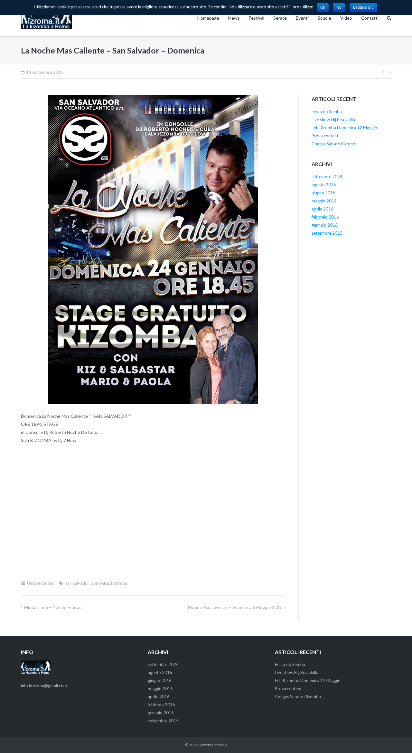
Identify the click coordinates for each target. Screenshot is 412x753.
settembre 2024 (327, 176)
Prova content (325, 135)
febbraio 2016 (325, 217)
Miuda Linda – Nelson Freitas (52, 607)
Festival (256, 18)
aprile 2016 (322, 208)
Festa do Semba (327, 111)
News (234, 18)
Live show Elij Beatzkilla (333, 119)
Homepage (208, 18)
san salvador (77, 583)
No (339, 7)
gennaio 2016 (325, 225)
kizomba (119, 583)
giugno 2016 (323, 192)
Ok (322, 7)
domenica (100, 583)
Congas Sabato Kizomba (335, 143)
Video (346, 18)
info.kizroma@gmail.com (44, 685)
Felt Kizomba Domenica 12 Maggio (344, 127)
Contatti (370, 18)
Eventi (302, 18)
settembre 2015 (327, 233)
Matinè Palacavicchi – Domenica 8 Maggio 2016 (235, 607)
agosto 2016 (324, 184)
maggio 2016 (324, 200)
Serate (280, 18)
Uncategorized (40, 583)
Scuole (324, 18)
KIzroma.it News (213, 744)
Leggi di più (363, 7)
